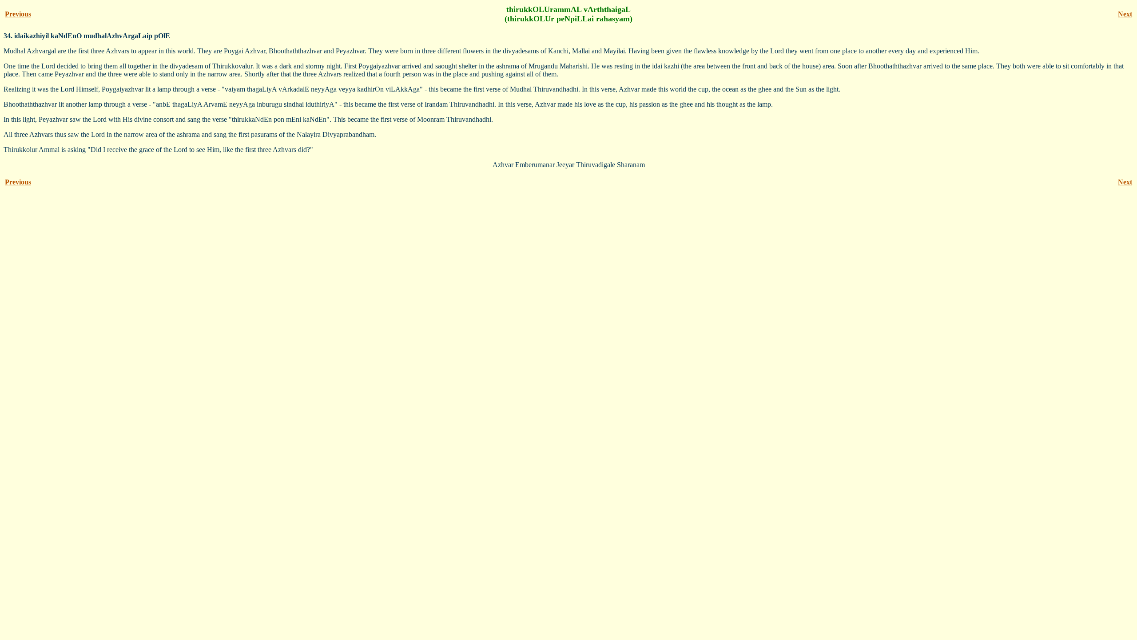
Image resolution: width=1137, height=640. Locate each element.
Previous (18, 14)
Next (1125, 14)
